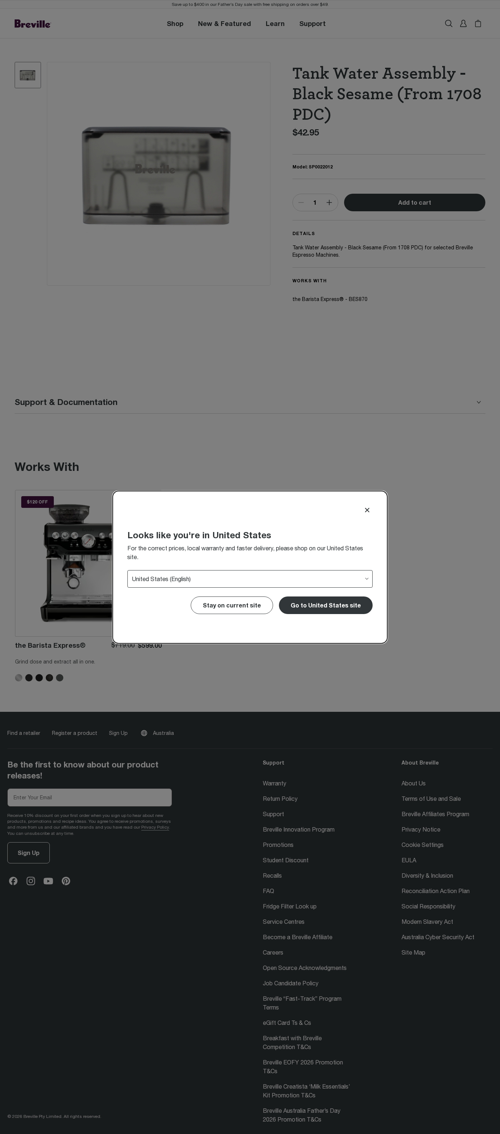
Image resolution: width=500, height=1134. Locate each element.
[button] (326, 605)
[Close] (367, 510)
